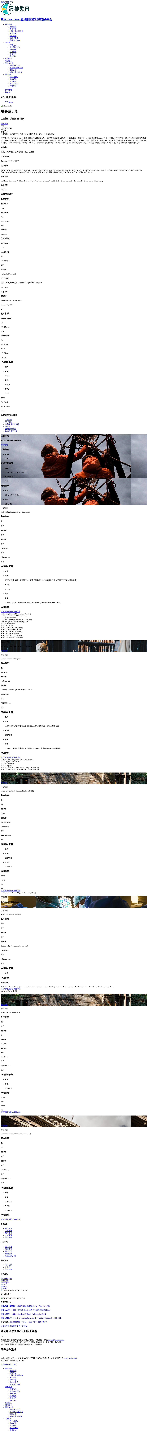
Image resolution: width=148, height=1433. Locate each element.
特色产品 (8, 43)
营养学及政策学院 (12, 424)
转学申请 (8, 1233)
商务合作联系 (22, 1326)
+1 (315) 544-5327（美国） (38, 1322)
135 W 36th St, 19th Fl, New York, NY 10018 (25, 1306)
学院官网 (4, 445)
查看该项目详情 (14, 612)
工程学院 (8, 420)
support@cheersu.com (56, 1340)
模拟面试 (13, 56)
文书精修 (13, 52)
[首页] (15, 14)
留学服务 (8, 24)
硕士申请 (13, 27)
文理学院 (8, 422)
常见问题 (8, 1270)
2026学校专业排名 (16, 68)
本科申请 (13, 29)
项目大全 (13, 70)
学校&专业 (9, 63)
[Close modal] (2, 1336)
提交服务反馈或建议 (8, 1326)
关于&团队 (14, 77)
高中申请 (13, 36)
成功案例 (8, 61)
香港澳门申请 (15, 40)
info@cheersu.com (70, 1358)
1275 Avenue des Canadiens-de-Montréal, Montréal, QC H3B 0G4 (31, 1318)
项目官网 (4, 612)
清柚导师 (13, 86)
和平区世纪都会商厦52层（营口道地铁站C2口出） (26, 1310)
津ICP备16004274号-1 (9, 1364)
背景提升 (13, 54)
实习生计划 (14, 84)
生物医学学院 (10, 429)
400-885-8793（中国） (18, 1322)
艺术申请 (13, 33)
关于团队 (8, 1265)
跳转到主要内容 (7, 2)
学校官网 (4, 124)
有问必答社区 (15, 65)
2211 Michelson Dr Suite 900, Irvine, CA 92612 (23, 1314)
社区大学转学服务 (16, 31)
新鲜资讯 (13, 79)
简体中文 (8, 90)
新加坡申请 (14, 38)
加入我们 (13, 81)
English (7, 92)
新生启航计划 (15, 47)
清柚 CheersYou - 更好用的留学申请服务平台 (26, 19)
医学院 (7, 426)
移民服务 (13, 49)
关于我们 (8, 74)
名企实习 (8, 58)
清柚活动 (13, 45)
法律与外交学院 (11, 431)
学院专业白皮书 (16, 72)
